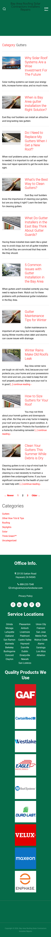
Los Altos (41, 651)
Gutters (5, 513)
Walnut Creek (40, 639)
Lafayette (9, 632)
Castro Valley (24, 639)
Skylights (6, 527)
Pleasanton (24, 624)
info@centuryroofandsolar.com (26, 588)
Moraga (9, 628)
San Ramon (9, 639)
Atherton (41, 655)
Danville (25, 647)
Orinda (9, 624)
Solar (4, 531)
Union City (41, 624)
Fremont (41, 628)
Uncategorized (9, 540)
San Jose (41, 632)
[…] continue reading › (20, 384)
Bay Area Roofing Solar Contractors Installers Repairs (25, 6)
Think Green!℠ (9, 536)
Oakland (9, 636)
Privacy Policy (26, 596)
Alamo (41, 643)
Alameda (9, 643)
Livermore (25, 632)
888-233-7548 (26, 584)
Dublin (25, 651)
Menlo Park (41, 636)
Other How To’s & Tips (13, 518)
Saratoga (40, 647)
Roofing (6, 522)
